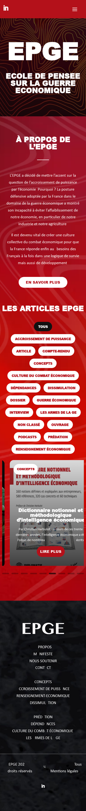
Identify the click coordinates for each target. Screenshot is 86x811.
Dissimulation (61, 388)
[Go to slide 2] (14, 573)
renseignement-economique (43, 696)
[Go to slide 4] (33, 573)
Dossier (17, 400)
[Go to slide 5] (42, 573)
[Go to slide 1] (5, 573)
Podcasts (27, 437)
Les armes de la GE (58, 412)
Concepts (43, 363)
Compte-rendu (56, 351)
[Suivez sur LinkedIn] (5, 8)
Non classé (29, 424)
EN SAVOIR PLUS (43, 282)
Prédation (58, 437)
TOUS (43, 326)
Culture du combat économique (43, 375)
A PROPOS (43, 647)
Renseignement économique (43, 449)
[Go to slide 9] (80, 573)
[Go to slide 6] (52, 573)
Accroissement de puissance (43, 339)
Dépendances (23, 388)
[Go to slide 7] (61, 573)
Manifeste (43, 654)
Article (23, 351)
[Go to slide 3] (24, 573)
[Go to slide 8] (71, 573)
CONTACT (43, 668)
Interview (19, 412)
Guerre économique (56, 400)
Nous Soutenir (43, 661)
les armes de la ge (43, 738)
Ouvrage (60, 424)
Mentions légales (64, 771)
